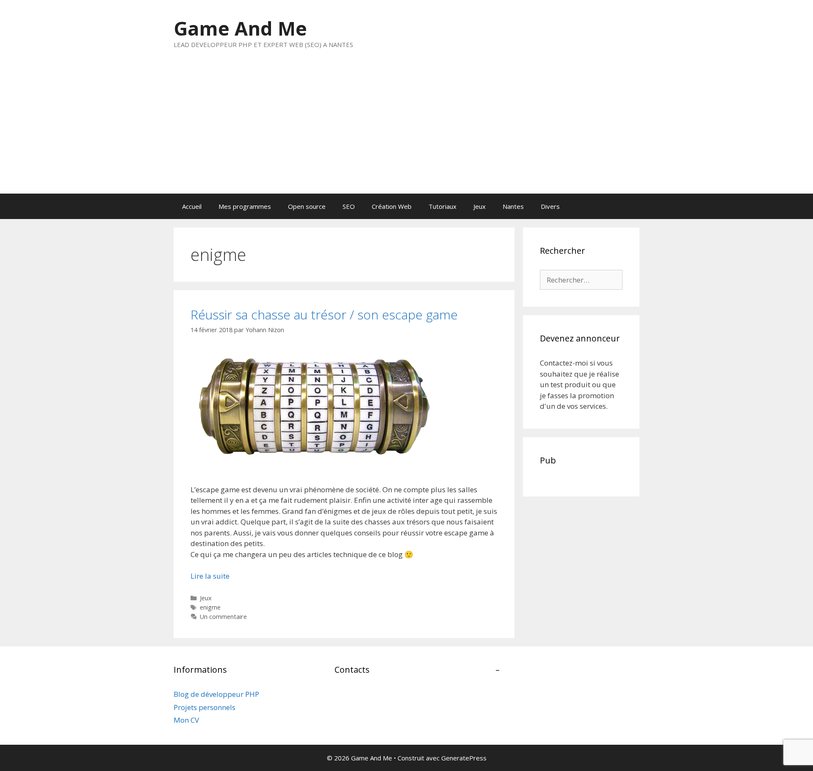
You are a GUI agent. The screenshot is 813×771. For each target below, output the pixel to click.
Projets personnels (204, 707)
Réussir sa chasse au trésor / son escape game (324, 314)
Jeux (479, 206)
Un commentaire (223, 617)
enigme (210, 607)
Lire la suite (210, 576)
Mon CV (186, 720)
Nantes (513, 206)
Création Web (392, 206)
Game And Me (240, 28)
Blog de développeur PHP (216, 694)
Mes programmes (244, 206)
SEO (349, 206)
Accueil (192, 206)
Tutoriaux (442, 206)
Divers (550, 206)
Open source (307, 206)
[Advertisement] (406, 130)
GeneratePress (464, 758)
